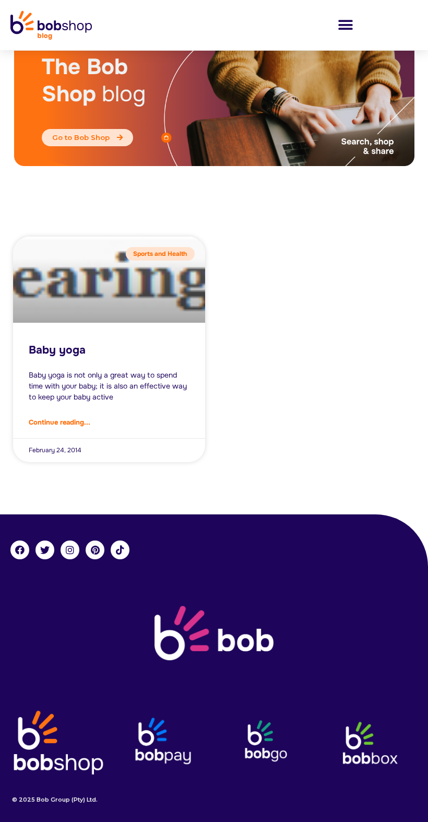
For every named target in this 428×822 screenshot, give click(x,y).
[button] (345, 25)
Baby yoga (57, 350)
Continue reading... (59, 422)
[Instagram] (70, 550)
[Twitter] (44, 550)
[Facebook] (19, 550)
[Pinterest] (95, 550)
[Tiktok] (120, 550)
